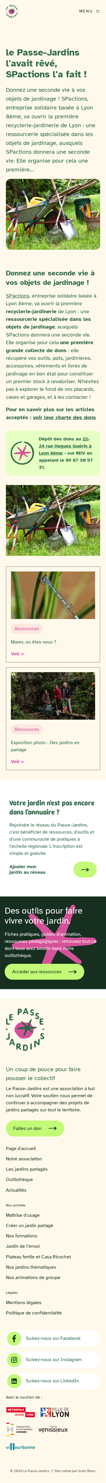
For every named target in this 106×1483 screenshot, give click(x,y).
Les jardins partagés (27, 1169)
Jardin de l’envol (23, 1246)
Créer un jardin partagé (29, 1226)
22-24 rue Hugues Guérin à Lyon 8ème (65, 446)
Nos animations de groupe (33, 1278)
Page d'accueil (21, 1149)
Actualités (16, 1190)
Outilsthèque (19, 1180)
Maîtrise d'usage (23, 1215)
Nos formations (21, 1236)
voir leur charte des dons (64, 417)
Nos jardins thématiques (31, 1267)
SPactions (17, 296)
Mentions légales (24, 1303)
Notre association (24, 1159)
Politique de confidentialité (34, 1313)
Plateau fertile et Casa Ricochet (38, 1257)
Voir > (17, 654)
